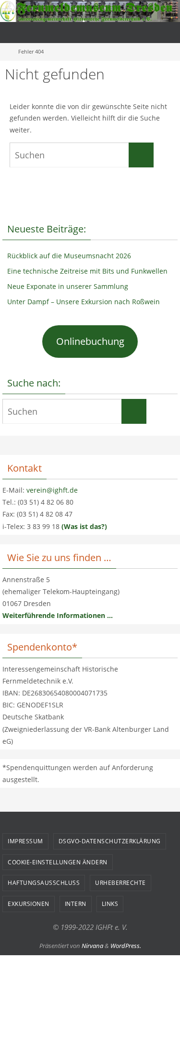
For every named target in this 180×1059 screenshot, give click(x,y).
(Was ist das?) (84, 526)
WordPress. (125, 945)
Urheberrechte (120, 883)
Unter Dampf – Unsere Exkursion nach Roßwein (83, 301)
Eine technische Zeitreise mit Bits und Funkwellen (87, 271)
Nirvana (92, 945)
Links (110, 904)
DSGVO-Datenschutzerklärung (110, 841)
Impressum (25, 841)
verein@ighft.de (52, 490)
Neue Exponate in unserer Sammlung (67, 286)
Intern (75, 904)
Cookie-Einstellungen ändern (58, 862)
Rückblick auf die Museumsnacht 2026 (69, 255)
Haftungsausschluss (44, 883)
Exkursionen (28, 904)
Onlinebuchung (90, 341)
